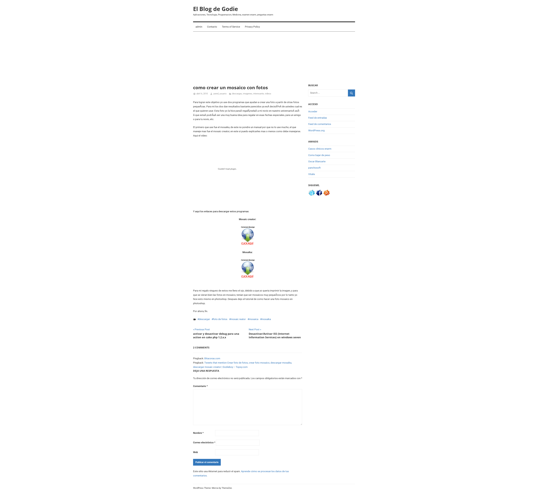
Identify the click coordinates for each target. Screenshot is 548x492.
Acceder (312, 111)
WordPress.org (316, 130)
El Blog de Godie (215, 9)
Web (195, 452)
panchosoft (314, 167)
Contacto (212, 26)
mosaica (253, 319)
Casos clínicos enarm (319, 148)
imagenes (247, 93)
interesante (258, 93)
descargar (204, 319)
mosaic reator (238, 319)
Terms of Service (231, 26)
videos (268, 93)
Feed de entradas (317, 117)
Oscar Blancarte (317, 161)
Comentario (200, 386)
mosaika (266, 319)
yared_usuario (220, 93)
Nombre (198, 432)
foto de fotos (220, 319)
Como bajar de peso (319, 155)
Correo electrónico (204, 442)
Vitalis (311, 174)
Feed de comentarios (319, 124)
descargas (237, 93)
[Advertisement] (274, 58)
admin (199, 26)
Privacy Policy (252, 26)
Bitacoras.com (212, 358)
